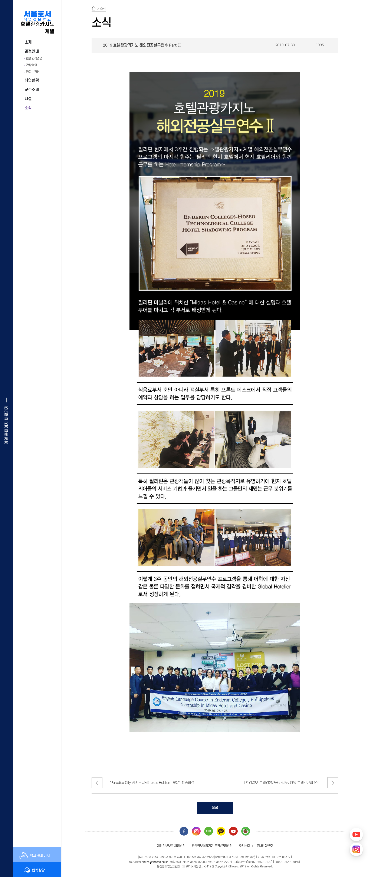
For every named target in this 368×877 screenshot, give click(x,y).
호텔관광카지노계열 (37, 27)
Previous (97, 783)
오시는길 (244, 846)
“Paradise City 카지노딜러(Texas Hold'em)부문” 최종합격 (151, 783)
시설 (28, 99)
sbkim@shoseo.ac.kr (155, 862)
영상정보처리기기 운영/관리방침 (212, 846)
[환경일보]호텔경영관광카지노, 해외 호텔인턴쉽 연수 (282, 783)
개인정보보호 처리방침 (171, 846)
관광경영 (31, 65)
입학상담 (38, 870)
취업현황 (31, 80)
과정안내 (31, 51)
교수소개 (31, 90)
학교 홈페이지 (40, 855)
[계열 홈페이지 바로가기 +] (6, 438)
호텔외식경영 (34, 58)
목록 (215, 808)
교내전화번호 (264, 846)
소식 (28, 108)
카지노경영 (33, 72)
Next (332, 783)
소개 (28, 42)
